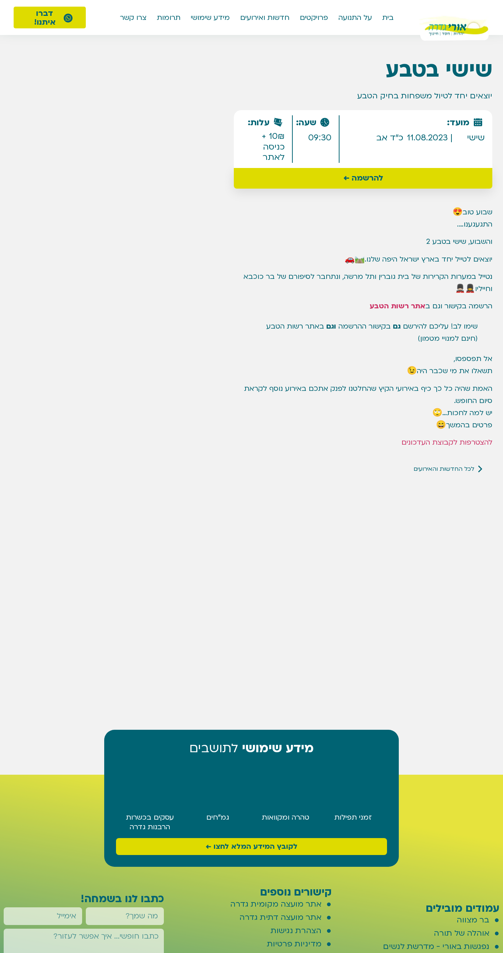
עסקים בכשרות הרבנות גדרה (150, 822)
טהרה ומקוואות (285, 817)
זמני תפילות (353, 817)
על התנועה (355, 17)
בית (388, 17)
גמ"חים (217, 817)
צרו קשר (133, 17)
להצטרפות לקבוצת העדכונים (446, 442)
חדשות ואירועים (264, 17)
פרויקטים (314, 17)
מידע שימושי (210, 17)
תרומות (168, 17)
